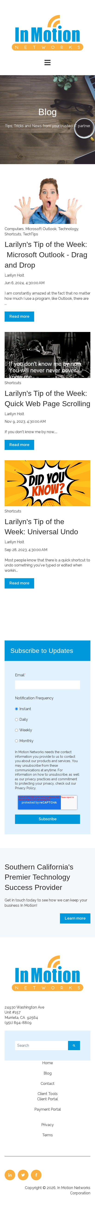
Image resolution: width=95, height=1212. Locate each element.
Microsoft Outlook (40, 229)
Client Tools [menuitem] (48, 1094)
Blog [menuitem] (48, 1073)
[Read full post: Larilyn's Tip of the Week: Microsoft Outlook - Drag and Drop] (47, 201)
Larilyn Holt (14, 275)
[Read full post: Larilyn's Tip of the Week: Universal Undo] (47, 483)
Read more (19, 316)
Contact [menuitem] (47, 1083)
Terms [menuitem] (47, 1135)
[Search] (74, 1045)
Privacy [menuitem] (47, 1125)
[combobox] (41, 1045)
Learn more (75, 918)
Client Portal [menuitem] (47, 1099)
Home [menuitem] (47, 1063)
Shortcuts (13, 234)
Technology (68, 229)
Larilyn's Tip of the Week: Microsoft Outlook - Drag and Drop (47, 254)
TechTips (30, 234)
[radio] (47, 709)
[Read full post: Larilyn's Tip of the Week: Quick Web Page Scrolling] (47, 355)
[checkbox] (47, 725)
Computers (14, 229)
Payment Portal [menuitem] (47, 1109)
